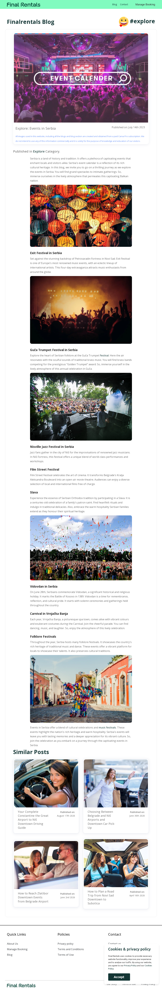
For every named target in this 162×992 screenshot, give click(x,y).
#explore (142, 21)
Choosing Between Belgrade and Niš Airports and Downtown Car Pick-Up (101, 820)
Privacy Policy (148, 984)
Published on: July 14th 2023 (128, 127)
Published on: (66, 814)
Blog (114, 4)
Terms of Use (66, 954)
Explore (39, 151)
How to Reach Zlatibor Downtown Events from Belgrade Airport (33, 897)
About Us (12, 943)
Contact (124, 4)
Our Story (112, 984)
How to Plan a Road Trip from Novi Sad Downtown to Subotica (101, 897)
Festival (104, 355)
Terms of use (129, 984)
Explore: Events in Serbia (36, 128)
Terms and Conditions (71, 949)
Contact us (114, 943)
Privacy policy (65, 943)
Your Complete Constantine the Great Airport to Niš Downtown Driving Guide (33, 820)
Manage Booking (145, 4)
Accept (119, 977)
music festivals (107, 727)
